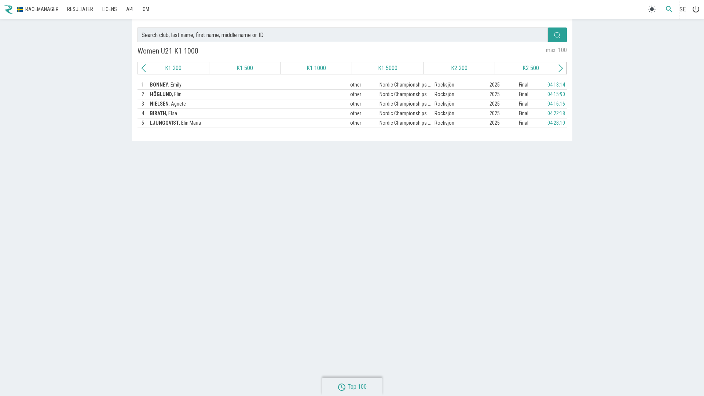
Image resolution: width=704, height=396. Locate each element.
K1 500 (244, 68)
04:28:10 (556, 123)
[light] (652, 9)
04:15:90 (556, 94)
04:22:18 (556, 113)
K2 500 (530, 68)
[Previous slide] (144, 68)
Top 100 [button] (352, 386)
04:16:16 (556, 104)
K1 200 (173, 68)
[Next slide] (560, 68)
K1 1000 (316, 68)
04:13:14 (556, 85)
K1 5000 (387, 68)
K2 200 (459, 68)
